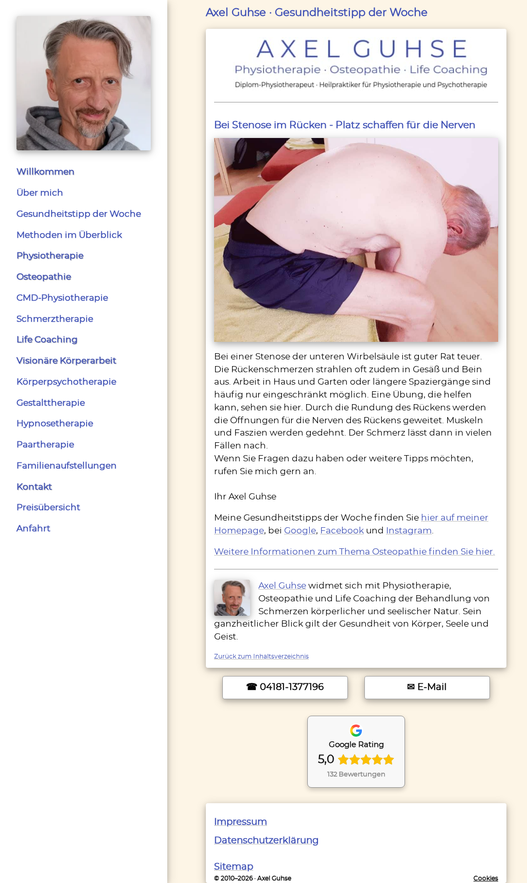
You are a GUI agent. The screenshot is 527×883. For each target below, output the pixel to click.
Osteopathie (43, 277)
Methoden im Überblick (69, 235)
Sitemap (233, 867)
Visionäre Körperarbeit (66, 361)
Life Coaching (47, 340)
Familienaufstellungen (66, 466)
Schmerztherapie (54, 319)
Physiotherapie (49, 256)
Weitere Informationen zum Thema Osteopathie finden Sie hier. (354, 552)
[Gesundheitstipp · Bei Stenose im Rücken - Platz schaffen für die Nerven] (356, 238)
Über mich (39, 193)
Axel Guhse (282, 586)
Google (300, 531)
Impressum (240, 822)
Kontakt (34, 487)
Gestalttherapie (50, 403)
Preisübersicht (48, 508)
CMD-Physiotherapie (62, 298)
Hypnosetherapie (54, 424)
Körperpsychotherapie (66, 382)
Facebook (342, 531)
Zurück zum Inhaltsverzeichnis (261, 656)
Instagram (409, 531)
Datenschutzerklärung (266, 840)
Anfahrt (33, 529)
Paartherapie (45, 445)
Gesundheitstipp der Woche (78, 214)
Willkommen (45, 172)
